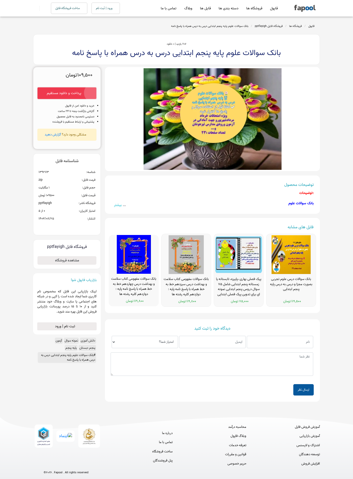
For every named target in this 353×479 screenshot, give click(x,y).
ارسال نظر (303, 389)
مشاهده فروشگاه (67, 260)
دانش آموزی (88, 340)
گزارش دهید (53, 134)
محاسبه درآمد (237, 427)
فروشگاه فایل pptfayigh (269, 26)
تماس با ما (169, 8)
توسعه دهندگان (309, 454)
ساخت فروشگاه (162, 451)
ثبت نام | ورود (65, 326)
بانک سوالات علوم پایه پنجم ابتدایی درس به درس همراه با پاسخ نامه (209, 26)
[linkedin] (85, 464)
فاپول (274, 8)
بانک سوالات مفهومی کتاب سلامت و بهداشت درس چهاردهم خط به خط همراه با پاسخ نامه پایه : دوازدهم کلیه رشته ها (133, 286)
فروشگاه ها (254, 8)
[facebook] (47, 464)
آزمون (59, 340)
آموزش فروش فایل (307, 427)
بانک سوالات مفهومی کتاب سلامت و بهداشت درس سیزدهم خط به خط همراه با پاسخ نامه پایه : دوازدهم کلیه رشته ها (186, 287)
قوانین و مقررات (235, 454)
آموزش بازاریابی (310, 436)
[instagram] (66, 464)
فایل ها (205, 8)
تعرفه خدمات (237, 445)
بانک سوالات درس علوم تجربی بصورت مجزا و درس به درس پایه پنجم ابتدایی (291, 284)
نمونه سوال (71, 340)
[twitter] (75, 464)
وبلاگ (188, 8)
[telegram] (56, 464)
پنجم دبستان (87, 347)
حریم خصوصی (236, 463)
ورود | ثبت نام (104, 8)
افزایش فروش (310, 463)
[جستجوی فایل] (42, 8)
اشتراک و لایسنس (308, 445)
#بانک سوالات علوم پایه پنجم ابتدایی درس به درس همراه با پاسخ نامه (68, 357)
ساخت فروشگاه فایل (68, 8)
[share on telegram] (60, 227)
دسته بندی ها (229, 8)
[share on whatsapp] (67, 227)
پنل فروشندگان (163, 460)
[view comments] (73, 227)
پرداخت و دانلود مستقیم (64, 93)
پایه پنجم (71, 347)
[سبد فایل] (35, 8)
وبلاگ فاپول (238, 436)
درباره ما (167, 433)
